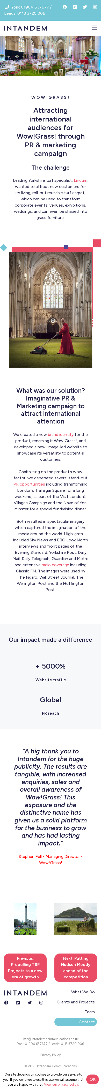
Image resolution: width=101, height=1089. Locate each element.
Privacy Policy (50, 1055)
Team (90, 1011)
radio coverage (55, 564)
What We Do (83, 991)
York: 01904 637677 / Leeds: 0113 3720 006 (50, 1044)
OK (93, 1079)
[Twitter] (29, 1003)
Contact (87, 1021)
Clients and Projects (76, 1002)
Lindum (80, 180)
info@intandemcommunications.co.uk (50, 1039)
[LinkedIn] (18, 1003)
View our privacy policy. (61, 1084)
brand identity (61, 434)
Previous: (25, 967)
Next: (75, 967)
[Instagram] (41, 1003)
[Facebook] (6, 1003)
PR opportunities (29, 484)
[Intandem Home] (25, 27)
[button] (11, 919)
